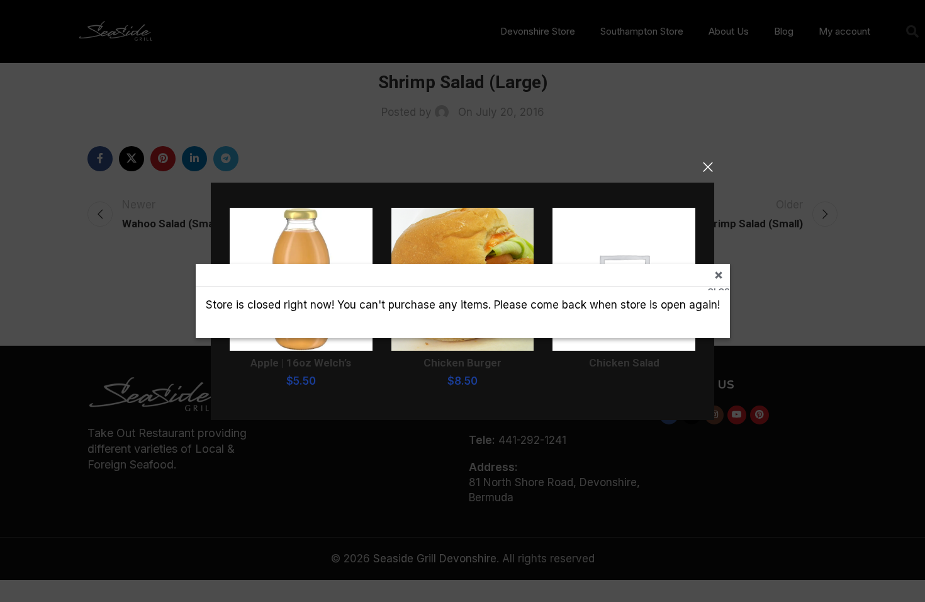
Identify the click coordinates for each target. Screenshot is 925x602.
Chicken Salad (624, 362)
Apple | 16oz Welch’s (300, 362)
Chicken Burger (462, 362)
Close (718, 288)
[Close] (708, 167)
